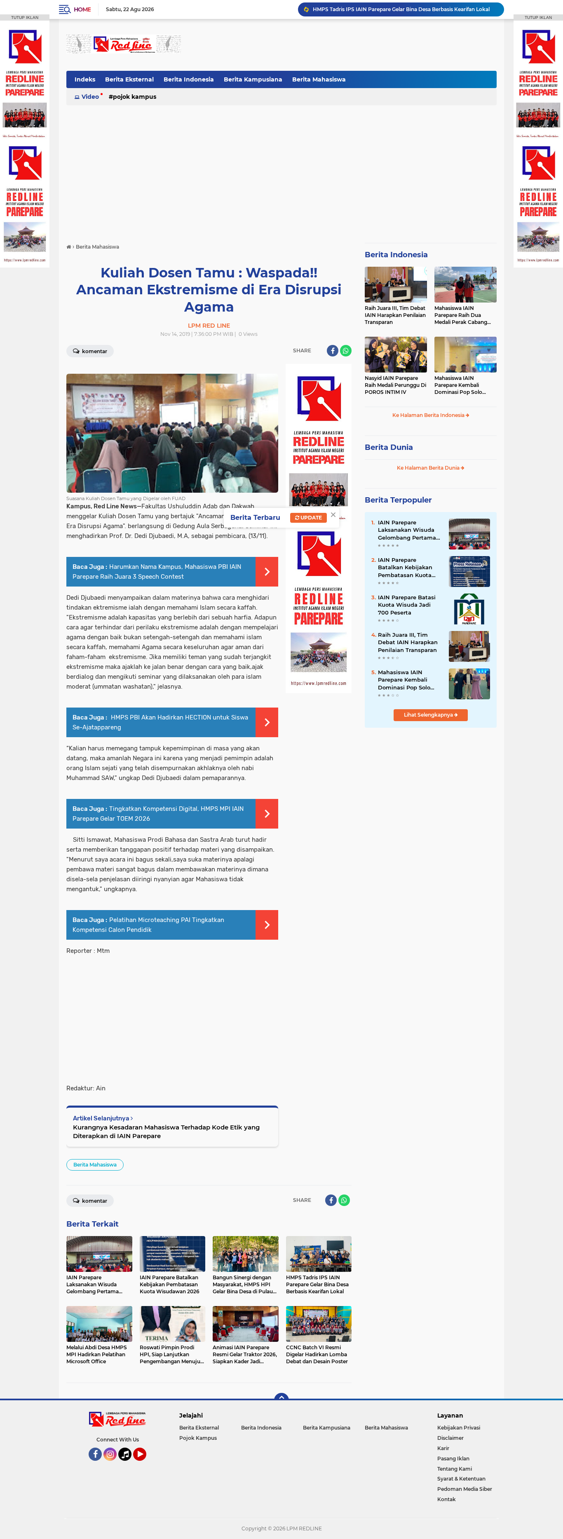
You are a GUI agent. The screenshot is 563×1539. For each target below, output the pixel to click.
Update (310, 518)
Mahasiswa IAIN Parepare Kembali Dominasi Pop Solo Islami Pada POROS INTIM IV (458, 385)
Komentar (94, 351)
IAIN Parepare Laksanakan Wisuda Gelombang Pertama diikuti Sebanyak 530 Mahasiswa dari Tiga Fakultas (407, 530)
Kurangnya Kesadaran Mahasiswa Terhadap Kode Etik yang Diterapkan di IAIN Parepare (166, 1131)
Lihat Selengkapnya (429, 715)
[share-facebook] (332, 350)
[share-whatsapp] (346, 350)
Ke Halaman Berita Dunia (429, 468)
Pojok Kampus (134, 96)
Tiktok (127, 1464)
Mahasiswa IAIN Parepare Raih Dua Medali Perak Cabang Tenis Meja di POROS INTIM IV (460, 315)
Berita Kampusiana (253, 79)
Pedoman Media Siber (464, 1489)
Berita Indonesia (189, 79)
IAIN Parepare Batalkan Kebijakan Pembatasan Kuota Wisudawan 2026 (405, 567)
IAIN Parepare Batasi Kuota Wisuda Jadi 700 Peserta (407, 604)
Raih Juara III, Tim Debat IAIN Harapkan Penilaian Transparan (395, 315)
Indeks (85, 79)
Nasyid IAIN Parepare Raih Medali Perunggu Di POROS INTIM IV (395, 385)
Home (82, 9)
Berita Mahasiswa (319, 79)
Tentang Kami (454, 1469)
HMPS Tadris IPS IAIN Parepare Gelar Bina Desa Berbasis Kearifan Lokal (401, 9)
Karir (443, 1448)
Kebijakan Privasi (458, 1428)
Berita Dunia (389, 447)
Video (90, 96)
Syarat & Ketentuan (461, 1479)
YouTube (145, 1464)
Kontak (446, 1499)
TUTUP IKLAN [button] (24, 17)
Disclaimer (450, 1438)
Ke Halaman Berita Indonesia (429, 415)
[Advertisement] (347, 44)
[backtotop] (281, 1400)
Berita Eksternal (129, 79)
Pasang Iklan (453, 1458)
